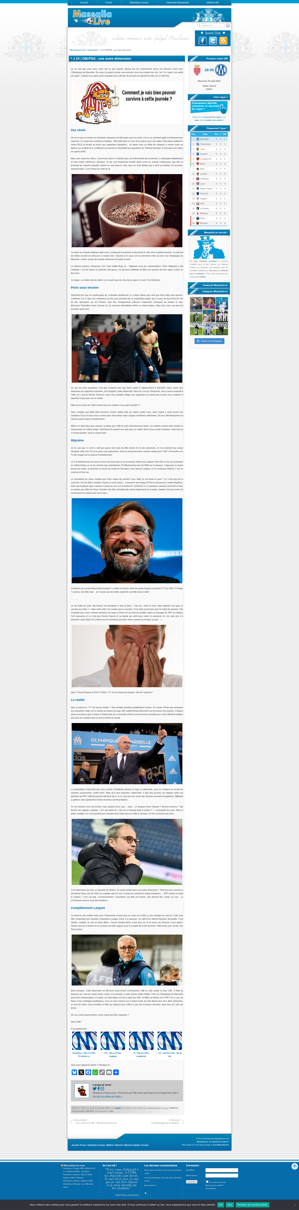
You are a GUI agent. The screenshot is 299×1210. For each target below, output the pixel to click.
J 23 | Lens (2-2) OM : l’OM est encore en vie (96, 1122)
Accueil (75, 1145)
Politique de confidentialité (252, 1204)
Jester (118, 1108)
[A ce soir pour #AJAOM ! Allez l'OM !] (196, 303)
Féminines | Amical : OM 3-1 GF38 (77, 1175)
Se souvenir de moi (217, 1182)
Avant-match (154, 1108)
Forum (83, 1145)
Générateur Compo (96, 1145)
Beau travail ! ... (151, 1178)
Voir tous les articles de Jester (108, 1096)
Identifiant (190, 1170)
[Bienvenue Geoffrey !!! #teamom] (196, 316)
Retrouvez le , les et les (209, 118)
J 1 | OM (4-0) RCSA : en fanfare (76, 1171)
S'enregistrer (210, 1188)
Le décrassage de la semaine (165, 1122)
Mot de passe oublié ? (214, 1185)
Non (230, 1204)
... (147, 1185)
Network (119, 1145)
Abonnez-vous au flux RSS (223, 40)
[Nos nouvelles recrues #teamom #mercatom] (222, 316)
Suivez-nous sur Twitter (213, 40)
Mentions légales (132, 1145)
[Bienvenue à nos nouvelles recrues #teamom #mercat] (222, 329)
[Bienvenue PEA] (222, 303)
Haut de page (294, 1165)
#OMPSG (173, 1108)
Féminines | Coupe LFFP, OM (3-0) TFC (79, 1168)
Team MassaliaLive (221, 1145)
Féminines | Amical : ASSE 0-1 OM (77, 1181)
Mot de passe (191, 1175)
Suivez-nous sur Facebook (202, 40)
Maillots (110, 1145)
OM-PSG (90, 1111)
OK (220, 1204)
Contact (145, 1145)
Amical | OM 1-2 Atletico (73, 1178)
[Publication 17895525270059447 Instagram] (209, 303)
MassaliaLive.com (92, 17)
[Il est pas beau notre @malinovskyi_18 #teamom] (196, 329)
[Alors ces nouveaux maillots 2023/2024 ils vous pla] (209, 316)
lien (112, 1111)
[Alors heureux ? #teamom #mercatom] (209, 329)
